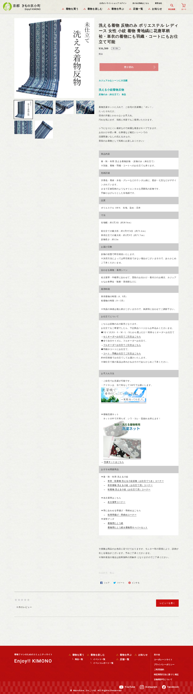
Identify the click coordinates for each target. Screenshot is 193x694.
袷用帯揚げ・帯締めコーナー (122, 515)
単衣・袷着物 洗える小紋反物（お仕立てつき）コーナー (136, 481)
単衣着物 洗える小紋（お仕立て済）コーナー (130, 485)
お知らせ (143, 655)
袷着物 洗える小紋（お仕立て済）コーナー (129, 489)
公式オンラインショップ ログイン (113, 3)
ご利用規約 (159, 669)
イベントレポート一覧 (103, 663)
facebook (173, 687)
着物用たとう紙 (115, 523)
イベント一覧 (99, 659)
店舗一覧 (124, 659)
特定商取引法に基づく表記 (166, 674)
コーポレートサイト (163, 659)
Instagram (151, 687)
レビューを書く (167, 603)
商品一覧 (79, 659)
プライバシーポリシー (164, 664)
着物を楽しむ (97, 655)
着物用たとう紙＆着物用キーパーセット (128, 527)
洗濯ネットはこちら (114, 462)
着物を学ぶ (125, 655)
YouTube (130, 687)
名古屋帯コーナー (116, 502)
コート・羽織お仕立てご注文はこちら (122, 353)
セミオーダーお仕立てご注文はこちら (122, 336)
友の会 (157, 654)
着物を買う (78, 655)
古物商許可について (163, 679)
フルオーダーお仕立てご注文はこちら (122, 345)
